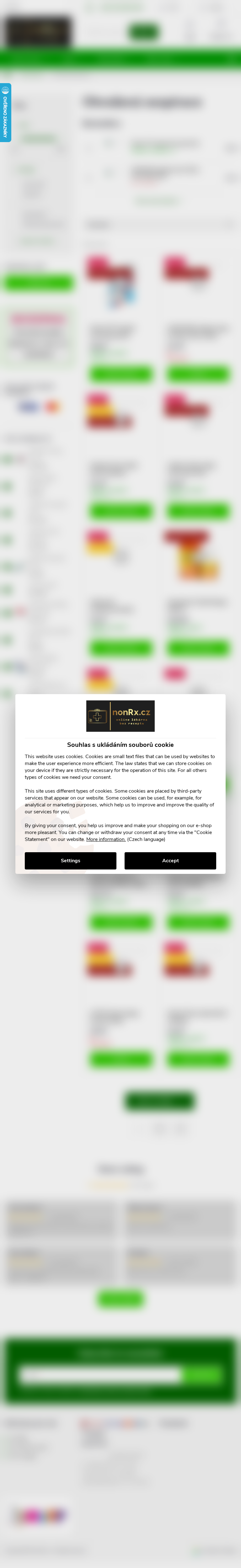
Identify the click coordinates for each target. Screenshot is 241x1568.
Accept (170, 860)
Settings (70, 860)
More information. (106, 839)
